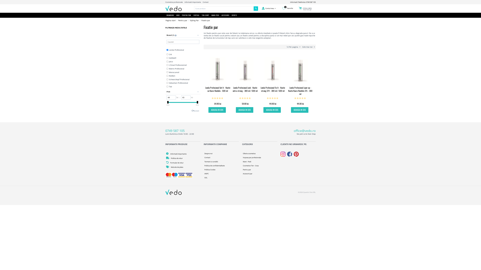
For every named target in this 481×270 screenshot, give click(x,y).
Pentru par (182, 20)
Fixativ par (205, 20)
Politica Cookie (209, 169)
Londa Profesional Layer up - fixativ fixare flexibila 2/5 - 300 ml (300, 91)
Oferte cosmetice (249, 153)
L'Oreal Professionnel (178, 65)
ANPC (206, 173)
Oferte (234, 15)
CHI (170, 54)
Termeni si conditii (211, 161)
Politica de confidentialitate (214, 165)
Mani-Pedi (215, 15)
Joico (171, 61)
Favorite (289, 8)
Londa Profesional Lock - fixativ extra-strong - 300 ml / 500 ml (245, 89)
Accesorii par (247, 173)
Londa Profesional (176, 50)
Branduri (170, 15)
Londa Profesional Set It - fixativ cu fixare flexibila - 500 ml (217, 89)
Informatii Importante (193, 2)
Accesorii (225, 15)
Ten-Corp (205, 15)
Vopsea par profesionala (252, 157)
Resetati (196, 111)
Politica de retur (176, 158)
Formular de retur (177, 163)
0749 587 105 (175, 130)
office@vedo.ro (305, 130)
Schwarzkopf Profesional (179, 79)
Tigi (170, 86)
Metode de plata (176, 167)
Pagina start (171, 20)
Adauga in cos (217, 109)
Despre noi (208, 153)
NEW (177, 15)
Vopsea (196, 15)
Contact (206, 2)
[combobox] (224, 8)
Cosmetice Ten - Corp (251, 165)
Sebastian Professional (178, 83)
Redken (172, 76)
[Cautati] (256, 8)
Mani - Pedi (247, 161)
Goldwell (172, 58)
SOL (205, 177)
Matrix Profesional (176, 69)
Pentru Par (186, 15)
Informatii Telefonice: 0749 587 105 (303, 2)
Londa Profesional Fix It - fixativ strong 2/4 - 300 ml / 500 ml (273, 89)
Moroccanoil (174, 72)
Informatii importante (178, 154)
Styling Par (194, 20)
